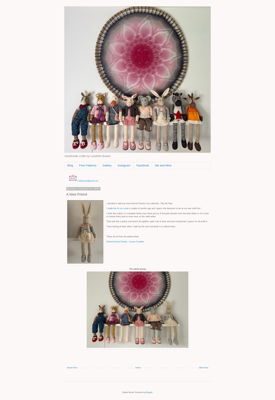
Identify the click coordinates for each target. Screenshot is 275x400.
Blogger (149, 392)
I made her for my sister (117, 208)
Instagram (124, 165)
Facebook (142, 165)
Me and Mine (163, 165)
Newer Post (72, 368)
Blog (70, 165)
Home (138, 368)
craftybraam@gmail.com (87, 181)
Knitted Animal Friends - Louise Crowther (125, 241)
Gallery (107, 165)
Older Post (203, 368)
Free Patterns (87, 165)
